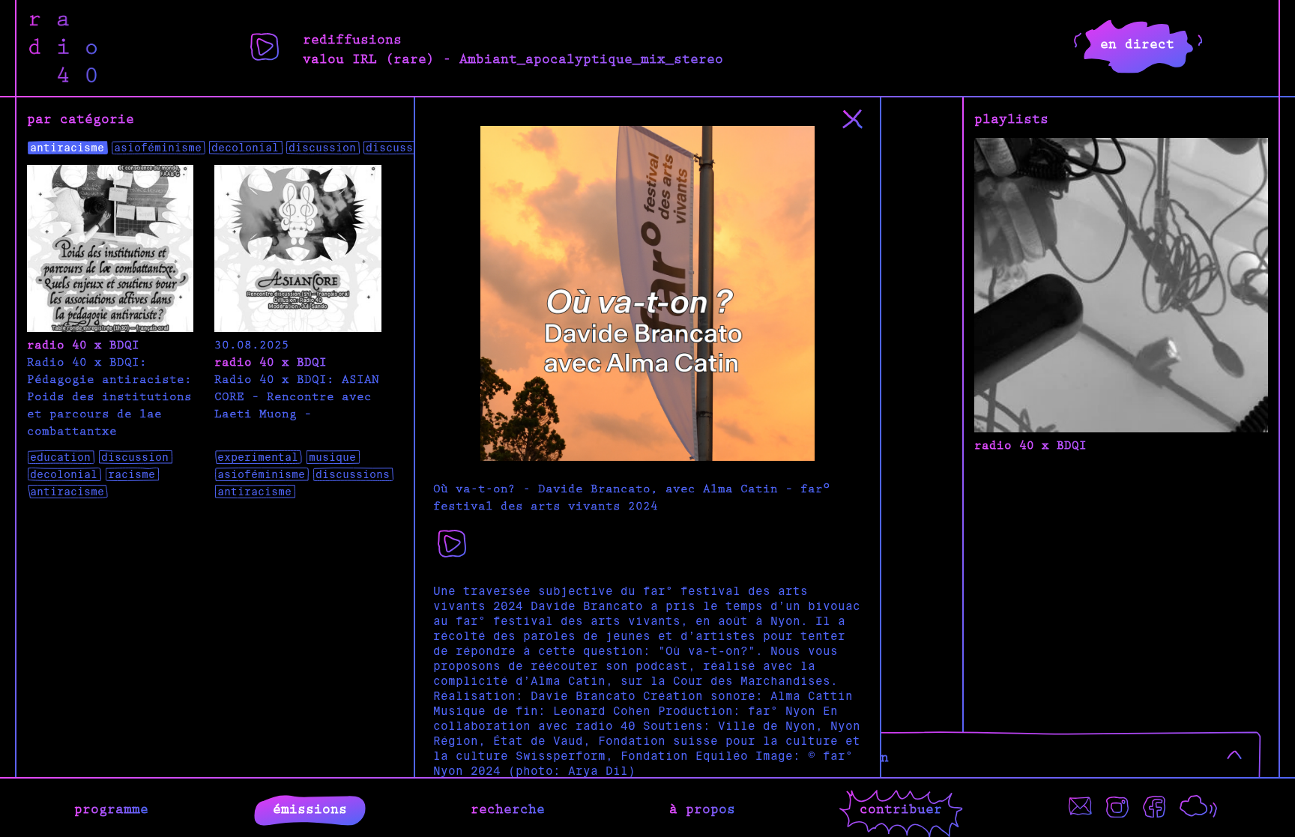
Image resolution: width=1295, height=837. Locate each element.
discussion (322, 147)
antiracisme (67, 147)
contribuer (901, 808)
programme (111, 808)
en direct (1137, 43)
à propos (702, 808)
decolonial (245, 147)
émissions (310, 808)
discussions (403, 147)
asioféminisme (158, 147)
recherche (508, 808)
